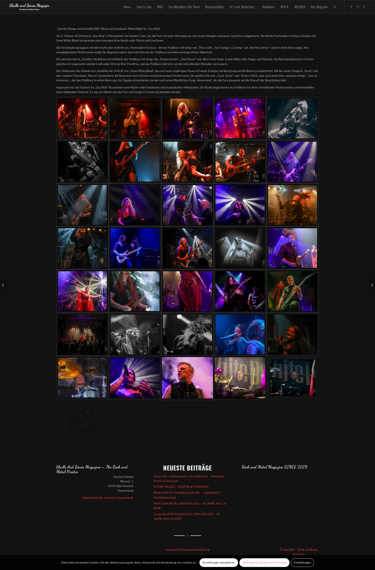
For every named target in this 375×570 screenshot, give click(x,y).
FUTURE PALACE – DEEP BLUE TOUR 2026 (181, 486)
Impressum (172, 549)
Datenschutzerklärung (195, 549)
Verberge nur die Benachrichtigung (264, 562)
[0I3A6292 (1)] (82, 334)
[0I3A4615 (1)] (240, 118)
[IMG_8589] (292, 334)
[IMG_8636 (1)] (82, 377)
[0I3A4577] (187, 118)
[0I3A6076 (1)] (292, 291)
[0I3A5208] (135, 205)
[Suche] (335, 6)
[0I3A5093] (240, 161)
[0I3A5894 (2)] (135, 291)
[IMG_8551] (240, 334)
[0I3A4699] (292, 118)
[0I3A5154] (82, 205)
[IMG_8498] (187, 334)
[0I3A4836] (82, 161)
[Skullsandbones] (30, 6)
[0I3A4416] (135, 118)
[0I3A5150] (292, 161)
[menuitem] (127, 6)
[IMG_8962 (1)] (240, 377)
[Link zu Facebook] (351, 6)
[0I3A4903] (135, 161)
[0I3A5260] (240, 205)
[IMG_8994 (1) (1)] (292, 377)
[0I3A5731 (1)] (292, 248)
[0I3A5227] (187, 205)
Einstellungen (302, 562)
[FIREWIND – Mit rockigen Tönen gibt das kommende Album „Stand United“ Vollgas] (3, 285)
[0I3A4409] (82, 118)
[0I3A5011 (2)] (187, 161)
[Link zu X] (364, 6)
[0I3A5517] (187, 248)
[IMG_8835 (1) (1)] (135, 377)
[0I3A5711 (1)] (240, 248)
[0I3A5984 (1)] (240, 291)
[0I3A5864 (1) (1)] (82, 291)
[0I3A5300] (82, 248)
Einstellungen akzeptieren (218, 562)
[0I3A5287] (292, 205)
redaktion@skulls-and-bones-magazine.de (107, 497)
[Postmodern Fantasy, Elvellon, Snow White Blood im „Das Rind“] (371, 285)
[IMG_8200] (135, 334)
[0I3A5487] (135, 248)
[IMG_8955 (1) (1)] (187, 377)
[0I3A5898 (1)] (187, 291)
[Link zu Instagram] (357, 6)
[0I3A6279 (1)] (82, 420)
